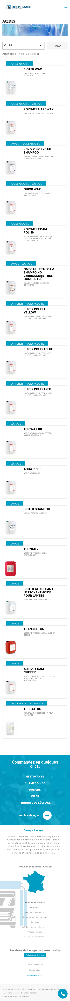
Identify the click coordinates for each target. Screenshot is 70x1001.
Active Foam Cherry (34, 670)
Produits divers (35, 932)
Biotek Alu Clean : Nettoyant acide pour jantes (38, 592)
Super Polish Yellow (34, 310)
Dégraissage (18, 703)
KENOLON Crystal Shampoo (38, 150)
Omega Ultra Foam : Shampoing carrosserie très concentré (40, 274)
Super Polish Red (37, 389)
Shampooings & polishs (35, 912)
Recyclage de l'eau (35, 927)
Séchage (36, 103)
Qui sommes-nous (35, 964)
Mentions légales (11, 993)
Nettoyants (35, 907)
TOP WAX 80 (33, 429)
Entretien (16, 303)
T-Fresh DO (32, 709)
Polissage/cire (19, 63)
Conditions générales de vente (52, 989)
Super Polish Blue (38, 349)
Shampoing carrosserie (35, 937)
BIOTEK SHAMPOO (37, 509)
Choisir (23, 46)
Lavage (14, 143)
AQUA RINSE (32, 469)
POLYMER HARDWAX (39, 109)
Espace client (35, 970)
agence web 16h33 (23, 996)
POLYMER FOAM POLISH (35, 230)
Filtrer (57, 46)
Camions (35, 922)
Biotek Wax (33, 69)
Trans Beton (34, 629)
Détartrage (35, 703)
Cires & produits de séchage (35, 917)
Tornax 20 (32, 549)
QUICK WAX (32, 189)
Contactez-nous (35, 976)
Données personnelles (31, 993)
